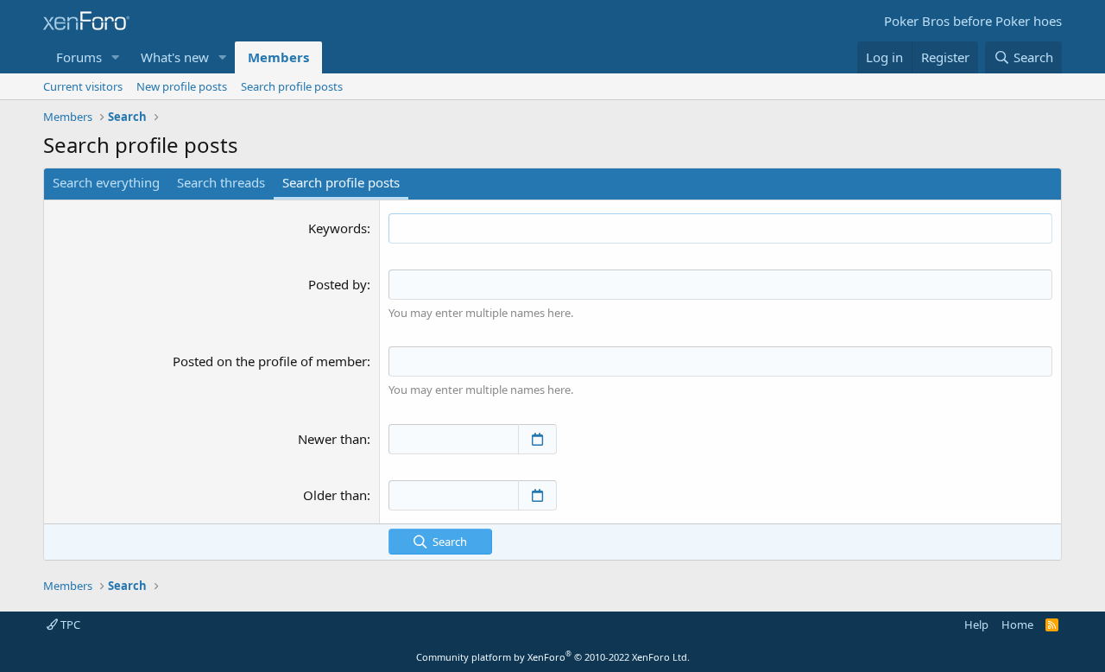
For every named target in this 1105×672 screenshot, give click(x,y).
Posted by (337, 284)
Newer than (332, 438)
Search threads (221, 182)
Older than (335, 495)
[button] (116, 57)
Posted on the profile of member (270, 361)
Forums (79, 57)
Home (1017, 624)
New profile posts (181, 86)
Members (278, 57)
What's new (175, 57)
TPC (69, 624)
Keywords (337, 228)
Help (976, 624)
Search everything (106, 182)
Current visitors (83, 86)
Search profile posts (292, 86)
